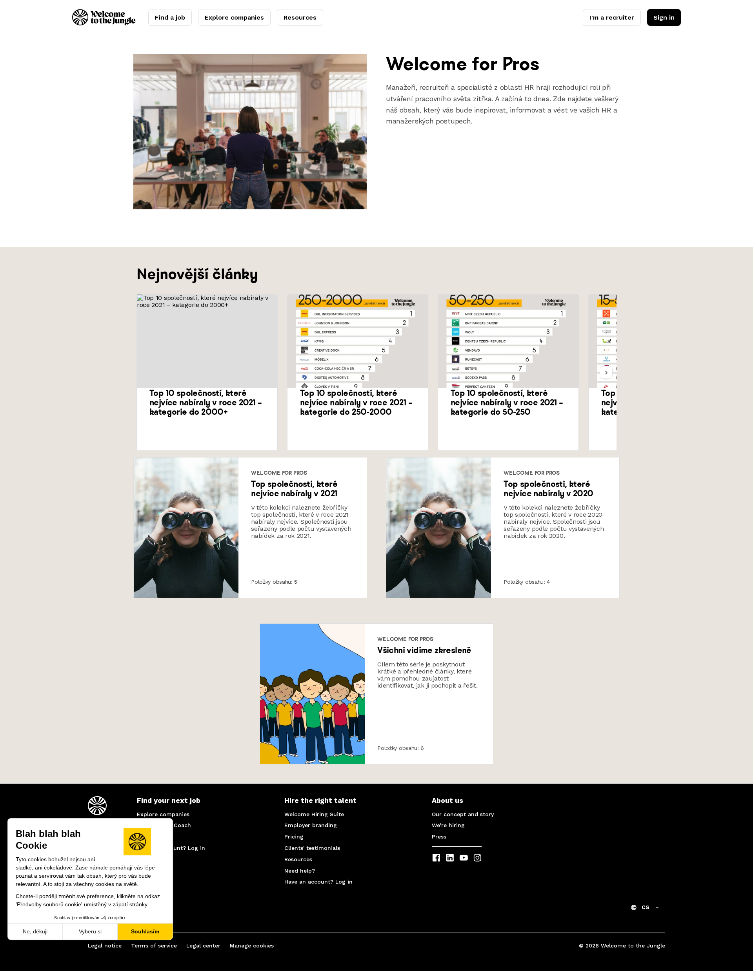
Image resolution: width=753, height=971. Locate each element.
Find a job (170, 17)
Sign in (664, 17)
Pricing (294, 836)
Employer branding (310, 825)
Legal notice (105, 945)
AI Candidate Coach (164, 825)
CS (645, 907)
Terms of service (154, 945)
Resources (300, 17)
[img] (186, 527)
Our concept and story (463, 814)
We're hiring (448, 825)
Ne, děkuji (35, 931)
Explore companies (234, 17)
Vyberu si (90, 931)
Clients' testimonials (312, 848)
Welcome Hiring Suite (314, 814)
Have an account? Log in (171, 848)
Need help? (152, 836)
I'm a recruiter (611, 17)
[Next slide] (606, 372)
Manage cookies (252, 945)
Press (439, 836)
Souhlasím (145, 931)
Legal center (203, 945)
